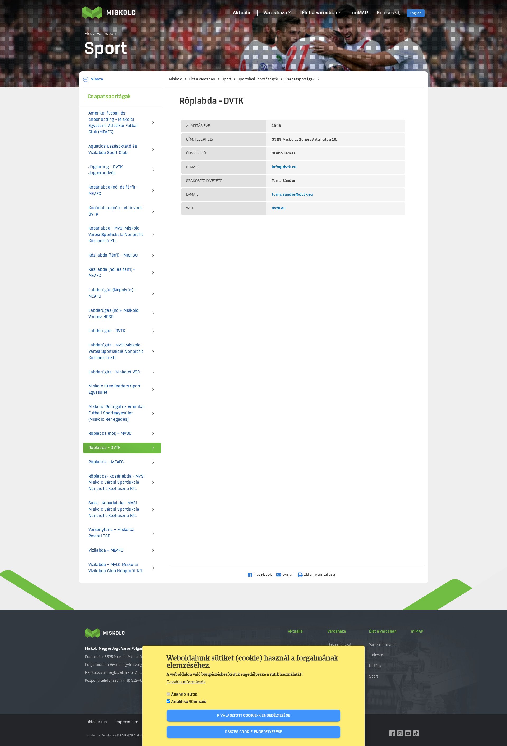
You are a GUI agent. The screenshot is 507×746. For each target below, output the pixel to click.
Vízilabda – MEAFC (105, 550)
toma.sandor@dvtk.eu (292, 195)
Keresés (385, 13)
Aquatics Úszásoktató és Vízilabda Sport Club (112, 149)
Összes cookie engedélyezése (253, 732)
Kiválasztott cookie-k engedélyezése (253, 715)
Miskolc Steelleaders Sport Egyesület (114, 389)
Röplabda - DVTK (104, 448)
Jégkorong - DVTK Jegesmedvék (105, 170)
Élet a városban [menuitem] (319, 13)
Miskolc (175, 79)
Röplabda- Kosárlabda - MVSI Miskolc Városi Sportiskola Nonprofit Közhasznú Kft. (116, 482)
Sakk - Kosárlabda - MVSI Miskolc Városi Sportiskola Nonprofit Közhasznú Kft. (113, 509)
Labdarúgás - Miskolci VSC (114, 372)
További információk (186, 682)
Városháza (336, 631)
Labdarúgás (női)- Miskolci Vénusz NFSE (114, 313)
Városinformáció (382, 645)
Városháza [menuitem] (275, 13)
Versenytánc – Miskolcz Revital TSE (111, 533)
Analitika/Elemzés (188, 701)
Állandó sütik (184, 694)
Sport (226, 79)
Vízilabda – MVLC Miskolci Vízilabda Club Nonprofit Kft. (116, 567)
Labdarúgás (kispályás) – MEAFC (112, 293)
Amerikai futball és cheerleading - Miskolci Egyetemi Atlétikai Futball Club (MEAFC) (113, 122)
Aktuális (295, 631)
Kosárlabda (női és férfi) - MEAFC (113, 190)
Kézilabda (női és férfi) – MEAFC (111, 272)
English (416, 13)
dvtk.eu (279, 208)
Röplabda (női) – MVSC (110, 433)
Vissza (97, 79)
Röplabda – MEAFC (106, 462)
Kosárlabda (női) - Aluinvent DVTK (115, 211)
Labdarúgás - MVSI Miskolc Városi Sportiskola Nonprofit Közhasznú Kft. (115, 351)
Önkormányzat (339, 645)
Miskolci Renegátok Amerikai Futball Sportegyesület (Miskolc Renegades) (116, 413)
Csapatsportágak (300, 79)
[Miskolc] (154, 12)
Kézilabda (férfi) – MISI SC (113, 255)
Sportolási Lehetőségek (258, 79)
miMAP (417, 631)
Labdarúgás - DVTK (106, 331)
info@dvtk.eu (284, 167)
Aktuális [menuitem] (242, 13)
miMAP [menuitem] (360, 13)
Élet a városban (383, 631)
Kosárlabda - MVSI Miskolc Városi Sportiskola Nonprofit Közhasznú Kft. (115, 234)
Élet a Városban (202, 79)
